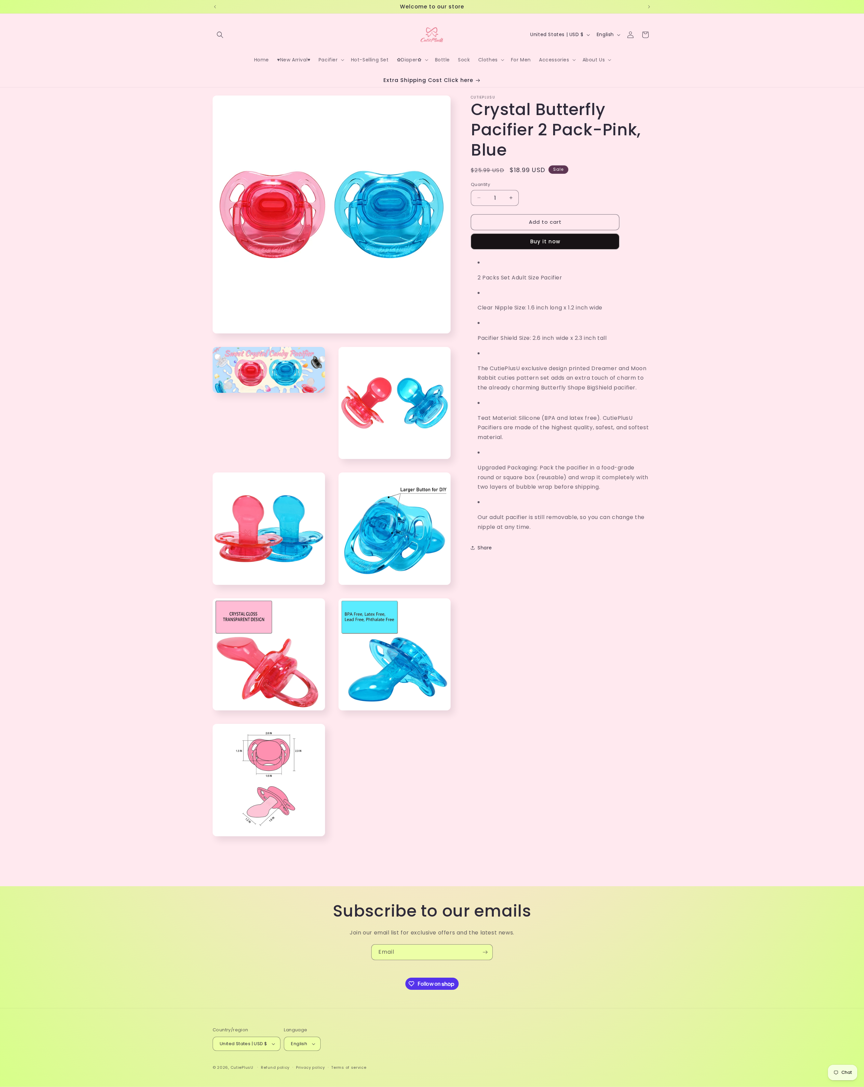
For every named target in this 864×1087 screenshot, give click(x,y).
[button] (220, 34)
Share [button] (485, 547)
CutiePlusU (242, 1067)
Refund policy (275, 1067)
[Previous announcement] (215, 6)
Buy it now (545, 241)
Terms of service (348, 1067)
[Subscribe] (485, 952)
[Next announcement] (649, 6)
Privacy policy (310, 1067)
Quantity (480, 184)
